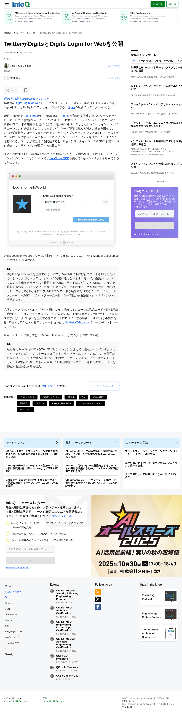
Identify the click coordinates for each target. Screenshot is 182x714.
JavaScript (98, 397)
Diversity (9, 654)
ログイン (9, 603)
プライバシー (128, 707)
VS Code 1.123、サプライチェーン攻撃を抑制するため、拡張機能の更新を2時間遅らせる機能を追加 (32, 454)
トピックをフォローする (104, 386)
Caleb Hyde (137, 173)
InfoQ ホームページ (13, 33)
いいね (13, 90)
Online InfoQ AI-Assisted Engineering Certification (66, 643)
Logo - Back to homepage (21, 4)
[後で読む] (25, 90)
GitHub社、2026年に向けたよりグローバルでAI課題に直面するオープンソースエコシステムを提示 (32, 482)
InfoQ (134, 132)
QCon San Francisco (62, 657)
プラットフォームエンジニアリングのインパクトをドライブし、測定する (151, 452)
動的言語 (23, 403)
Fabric (65, 115)
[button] (154, 225)
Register (157, 4)
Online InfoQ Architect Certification (64, 610)
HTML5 (71, 397)
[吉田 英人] (6, 78)
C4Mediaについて (13, 646)
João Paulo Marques (20, 65)
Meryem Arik (158, 149)
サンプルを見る (62, 515)
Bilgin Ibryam (138, 95)
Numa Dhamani (139, 152)
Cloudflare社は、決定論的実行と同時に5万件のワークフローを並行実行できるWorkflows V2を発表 (91, 454)
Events (8, 620)
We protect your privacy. (146, 234)
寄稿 (7, 626)
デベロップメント (27, 397)
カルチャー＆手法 (137, 442)
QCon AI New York (67, 667)
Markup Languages (61, 403)
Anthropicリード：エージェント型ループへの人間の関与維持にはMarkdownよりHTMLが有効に (32, 468)
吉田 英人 (15, 78)
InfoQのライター (13, 631)
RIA (83, 397)
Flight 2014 (31, 115)
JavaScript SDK (59, 158)
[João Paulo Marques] (6, 65)
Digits (71, 107)
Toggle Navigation (7, 4)
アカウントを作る (13, 594)
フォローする (113, 66)
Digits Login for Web (27, 102)
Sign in (172, 4)
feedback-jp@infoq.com (15, 701)
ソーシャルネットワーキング (90, 403)
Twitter (40, 403)
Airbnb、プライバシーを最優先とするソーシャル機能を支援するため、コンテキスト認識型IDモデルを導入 (91, 468)
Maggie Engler (156, 152)
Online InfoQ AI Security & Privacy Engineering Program (67, 594)
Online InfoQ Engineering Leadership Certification (64, 626)
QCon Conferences (11, 612)
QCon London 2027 (68, 675)
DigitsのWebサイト (77, 322)
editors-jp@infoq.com (53, 701)
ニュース (31, 33)
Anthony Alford (140, 149)
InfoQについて (12, 637)
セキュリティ (49, 385)
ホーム (8, 586)
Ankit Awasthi (138, 77)
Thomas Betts (139, 114)
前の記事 (160, 181)
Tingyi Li (171, 152)
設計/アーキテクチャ (51, 397)
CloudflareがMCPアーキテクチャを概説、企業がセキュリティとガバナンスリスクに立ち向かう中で (91, 482)
